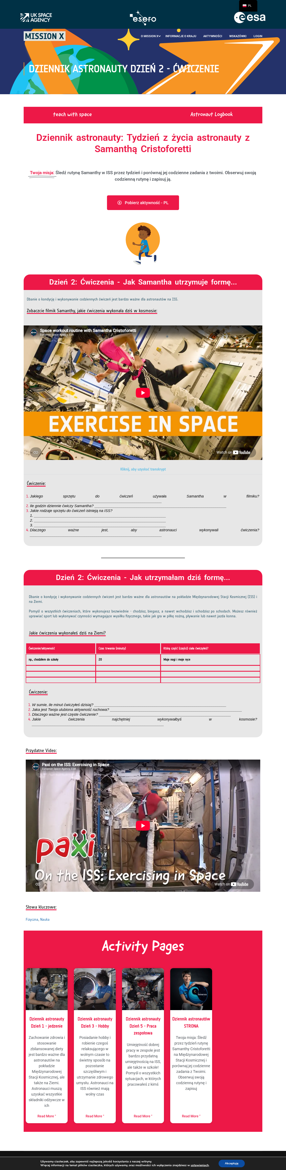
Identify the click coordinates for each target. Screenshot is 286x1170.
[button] (143, 469)
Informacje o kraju (180, 36)
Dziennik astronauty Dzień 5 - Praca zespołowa (143, 1026)
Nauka (45, 919)
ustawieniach (200, 1165)
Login (258, 36)
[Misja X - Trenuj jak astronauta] (45, 36)
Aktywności (212, 36)
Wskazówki (237, 36)
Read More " (46, 1116)
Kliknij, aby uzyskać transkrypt (143, 469)
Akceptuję (231, 1163)
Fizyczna (32, 919)
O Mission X (149, 36)
